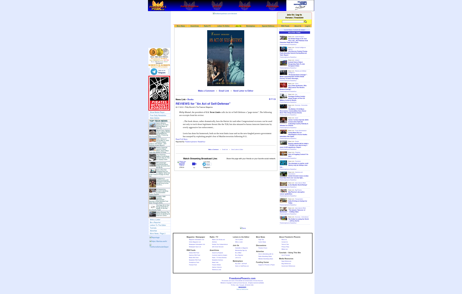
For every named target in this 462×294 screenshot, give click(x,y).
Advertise (153, 230)
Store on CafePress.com (242, 266)
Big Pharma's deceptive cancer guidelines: (292, 193)
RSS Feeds (285, 26)
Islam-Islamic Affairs (300, 183)
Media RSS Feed (194, 257)
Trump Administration (301, 130)
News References (286, 261)
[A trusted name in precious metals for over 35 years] (159, 65)
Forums (289, 17)
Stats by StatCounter (242, 289)
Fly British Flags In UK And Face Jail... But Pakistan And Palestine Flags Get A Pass (294, 40)
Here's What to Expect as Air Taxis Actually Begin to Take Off (162, 125)
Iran (296, 94)
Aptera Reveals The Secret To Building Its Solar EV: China (163, 213)
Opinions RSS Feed (194, 255)
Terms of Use (285, 244)
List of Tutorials (286, 255)
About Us (297, 26)
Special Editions (268, 26)
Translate (298, 17)
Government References (288, 266)
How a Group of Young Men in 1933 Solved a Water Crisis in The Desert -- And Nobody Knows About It (159, 142)
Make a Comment (206, 90)
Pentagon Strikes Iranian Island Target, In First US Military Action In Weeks (292, 98)
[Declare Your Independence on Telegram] (159, 71)
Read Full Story (181, 139)
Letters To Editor (223, 26)
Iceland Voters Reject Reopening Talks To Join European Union (296, 64)
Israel (296, 118)
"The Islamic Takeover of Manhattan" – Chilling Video (292, 211)
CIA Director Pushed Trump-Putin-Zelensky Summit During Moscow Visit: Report (294, 53)
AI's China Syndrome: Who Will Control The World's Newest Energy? (293, 87)
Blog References (286, 263)
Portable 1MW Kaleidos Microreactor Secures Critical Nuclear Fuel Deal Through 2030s (158, 199)
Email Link (224, 90)
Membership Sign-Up (241, 250)
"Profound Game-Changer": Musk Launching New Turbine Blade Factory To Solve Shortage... (293, 76)
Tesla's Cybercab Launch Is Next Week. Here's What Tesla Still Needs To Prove (159, 149)
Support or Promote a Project (266, 265)
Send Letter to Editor (243, 90)
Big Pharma (298, 190)
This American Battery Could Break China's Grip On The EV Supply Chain (163, 157)
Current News (288, 30)
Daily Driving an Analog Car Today (297, 202)
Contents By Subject (299, 30)
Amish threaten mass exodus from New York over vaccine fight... (294, 177)
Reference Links (216, 269)
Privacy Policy (285, 247)
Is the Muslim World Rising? (297, 185)
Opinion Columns (217, 267)
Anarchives (194, 26)
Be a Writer (238, 253)
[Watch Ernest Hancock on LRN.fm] (181, 163)
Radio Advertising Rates (265, 256)
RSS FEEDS (154, 118)
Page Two (261, 239)
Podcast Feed (193, 265)
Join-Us (290, 14)
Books (190, 99)
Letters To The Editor (158, 225)
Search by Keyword (217, 253)
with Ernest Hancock (217, 247)
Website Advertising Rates (265, 259)
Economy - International (301, 217)
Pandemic (298, 161)
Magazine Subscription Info (196, 239)
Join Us (238, 26)
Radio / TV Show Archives (219, 257)
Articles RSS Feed (194, 253)
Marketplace (250, 26)
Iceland (297, 60)
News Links (215, 262)
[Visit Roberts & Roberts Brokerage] (159, 52)
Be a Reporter (155, 222)
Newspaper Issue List (195, 247)
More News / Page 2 (157, 233)
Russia (297, 141)
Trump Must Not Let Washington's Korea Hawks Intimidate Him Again (293, 134)
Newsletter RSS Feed (195, 260)
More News (181, 26)
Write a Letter (155, 219)
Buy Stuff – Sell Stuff (241, 263)
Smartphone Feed (194, 262)
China (296, 83)
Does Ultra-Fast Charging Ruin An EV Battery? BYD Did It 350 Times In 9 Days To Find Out (159, 173)
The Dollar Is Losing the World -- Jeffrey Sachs (298, 220)
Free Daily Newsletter (158, 115)
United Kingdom (299, 37)
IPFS (272, 99)
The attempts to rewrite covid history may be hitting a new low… (294, 165)
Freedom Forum (262, 248)
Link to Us (238, 257)
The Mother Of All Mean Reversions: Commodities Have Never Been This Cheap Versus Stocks (293, 111)
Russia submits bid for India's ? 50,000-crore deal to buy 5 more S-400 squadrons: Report (294, 145)
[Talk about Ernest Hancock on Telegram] (206, 164)
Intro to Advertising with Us (265, 254)
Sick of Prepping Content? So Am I (298, 155)
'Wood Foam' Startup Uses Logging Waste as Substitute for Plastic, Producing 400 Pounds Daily (159, 133)
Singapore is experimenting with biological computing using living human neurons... (163, 181)
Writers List (285, 249)
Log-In (299, 14)
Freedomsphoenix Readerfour (195, 141)
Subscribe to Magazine (241, 248)
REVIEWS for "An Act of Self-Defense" (203, 103)
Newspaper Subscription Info (197, 244)
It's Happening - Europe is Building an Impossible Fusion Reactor (158, 191)
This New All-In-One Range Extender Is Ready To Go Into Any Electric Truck (159, 207)
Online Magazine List (195, 242)
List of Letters (239, 239)
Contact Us (285, 242)
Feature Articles (216, 265)
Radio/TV (207, 26)
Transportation (299, 199)
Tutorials (153, 228)
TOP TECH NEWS (158, 120)
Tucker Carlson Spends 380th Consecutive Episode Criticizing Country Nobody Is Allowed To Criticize (294, 122)
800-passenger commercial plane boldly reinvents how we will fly (163, 165)
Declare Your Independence (220, 244)
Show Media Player (157, 112)
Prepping (297, 152)
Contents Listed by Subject (219, 255)
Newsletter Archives (217, 260)
